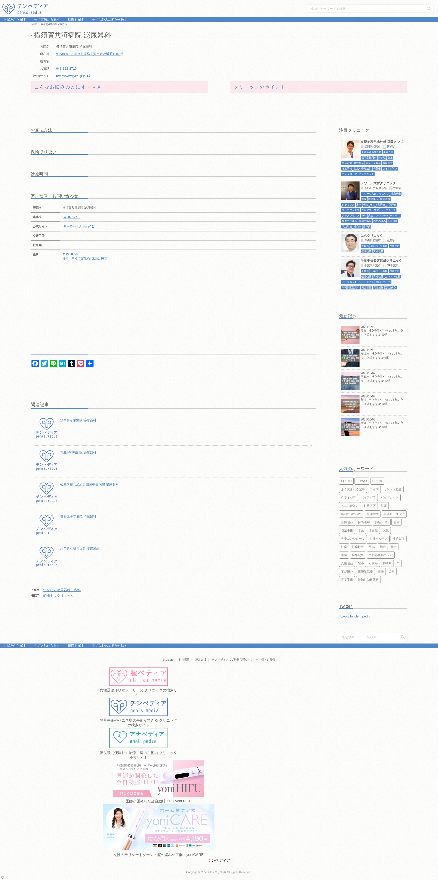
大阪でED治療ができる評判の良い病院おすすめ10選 (382, 425)
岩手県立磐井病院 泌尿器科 (79, 549)
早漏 (372, 547)
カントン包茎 (393, 489)
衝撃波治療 (365, 571)
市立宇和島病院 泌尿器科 (78, 452)
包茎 (396, 522)
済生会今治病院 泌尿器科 (78, 420)
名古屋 (373, 530)
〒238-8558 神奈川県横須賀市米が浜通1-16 (87, 54)
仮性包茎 (347, 522)
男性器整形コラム (381, 555)
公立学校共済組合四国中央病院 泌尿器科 (89, 484)
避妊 (381, 571)
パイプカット (390, 497)
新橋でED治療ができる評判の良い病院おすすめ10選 (382, 402)
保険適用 (364, 522)
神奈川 (387, 563)
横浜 (394, 547)
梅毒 (383, 547)
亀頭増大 (373, 514)
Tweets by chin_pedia (354, 616)
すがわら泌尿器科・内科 (62, 590)
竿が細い (347, 571)
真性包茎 (347, 563)
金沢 (392, 571)
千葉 (361, 530)
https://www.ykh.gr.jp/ (71, 76)
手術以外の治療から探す (109, 19)
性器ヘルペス (379, 538)
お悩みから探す (15, 19)
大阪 (386, 530)
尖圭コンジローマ (353, 538)
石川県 (373, 563)
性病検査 (358, 547)
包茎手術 (347, 530)
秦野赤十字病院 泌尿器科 (78, 516)
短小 (361, 563)
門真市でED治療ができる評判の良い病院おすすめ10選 (382, 379)
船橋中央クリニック (58, 596)
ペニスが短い (350, 505)
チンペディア (219, 860)
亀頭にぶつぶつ (351, 514)
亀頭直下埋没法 (394, 514)
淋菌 (344, 555)
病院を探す (75, 19)
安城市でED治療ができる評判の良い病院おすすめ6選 (382, 356)
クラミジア (348, 497)
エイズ (374, 489)
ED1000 (346, 481)
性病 (344, 547)
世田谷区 (370, 505)
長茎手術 (347, 579)
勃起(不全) (381, 522)
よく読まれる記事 (353, 489)
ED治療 (377, 481)
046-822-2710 (66, 68)
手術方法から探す (46, 19)
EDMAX (362, 481)
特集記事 (358, 555)
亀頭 (384, 505)
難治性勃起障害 (368, 579)
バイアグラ (368, 497)
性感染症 (398, 538)
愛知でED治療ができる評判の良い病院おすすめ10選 (382, 332)
